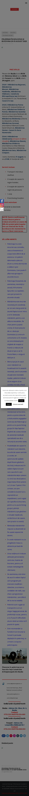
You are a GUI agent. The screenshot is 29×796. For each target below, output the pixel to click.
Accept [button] (21, 400)
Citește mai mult (18, 404)
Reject (8, 404)
